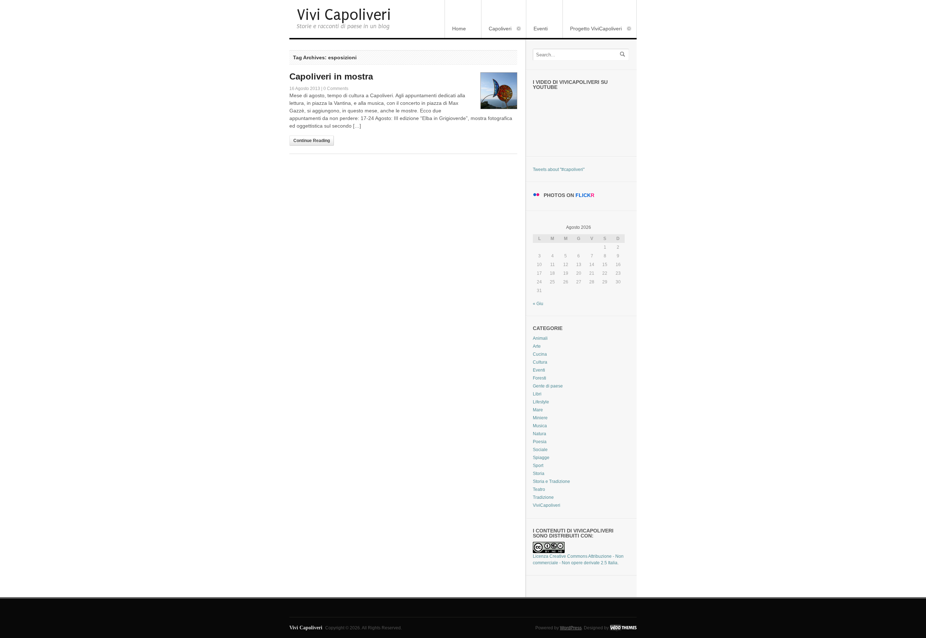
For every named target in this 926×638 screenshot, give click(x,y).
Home (459, 28)
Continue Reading (311, 140)
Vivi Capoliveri (344, 15)
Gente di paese (548, 386)
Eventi (541, 28)
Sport (538, 465)
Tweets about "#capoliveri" (559, 169)
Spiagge (541, 457)
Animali (540, 338)
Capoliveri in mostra (331, 76)
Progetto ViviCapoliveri (592, 29)
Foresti (539, 378)
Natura (539, 433)
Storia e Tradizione (551, 481)
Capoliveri (496, 29)
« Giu (538, 303)
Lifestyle (541, 401)
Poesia (540, 441)
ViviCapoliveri (546, 505)
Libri (537, 394)
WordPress (571, 627)
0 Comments (335, 88)
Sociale (540, 449)
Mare (538, 409)
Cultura (540, 362)
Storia (538, 473)
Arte (537, 346)
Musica (540, 425)
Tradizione (543, 497)
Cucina (540, 354)
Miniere (540, 417)
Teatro (539, 489)
